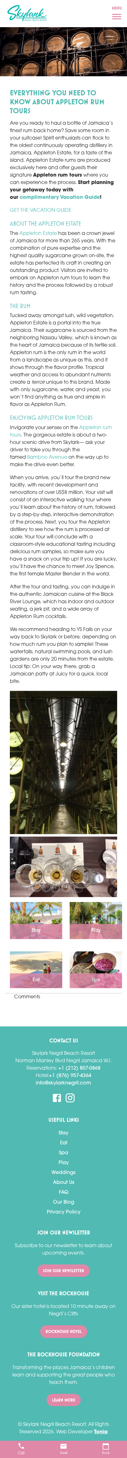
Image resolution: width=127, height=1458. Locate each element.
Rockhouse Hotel (64, 1331)
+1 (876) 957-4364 (70, 1075)
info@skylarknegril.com (63, 1083)
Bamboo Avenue (47, 457)
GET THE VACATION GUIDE (41, 210)
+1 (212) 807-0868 (79, 1068)
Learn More (63, 1399)
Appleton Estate (37, 233)
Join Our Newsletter (63, 1270)
